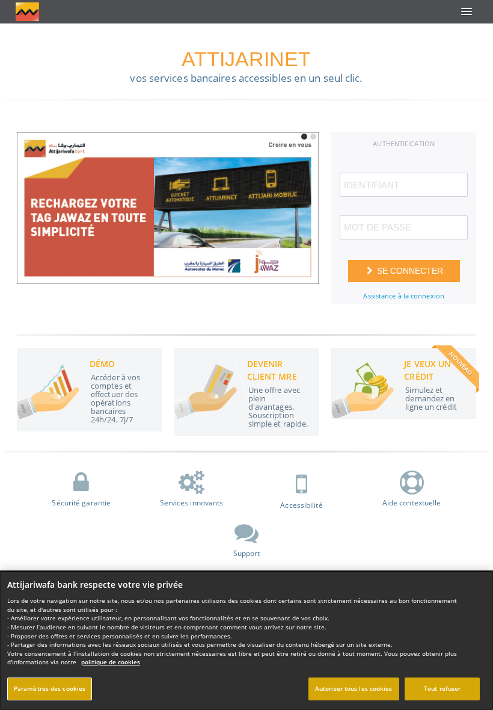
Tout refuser (442, 689)
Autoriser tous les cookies (354, 689)
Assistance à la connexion (403, 296)
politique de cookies (110, 662)
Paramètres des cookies (49, 689)
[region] (246, 640)
